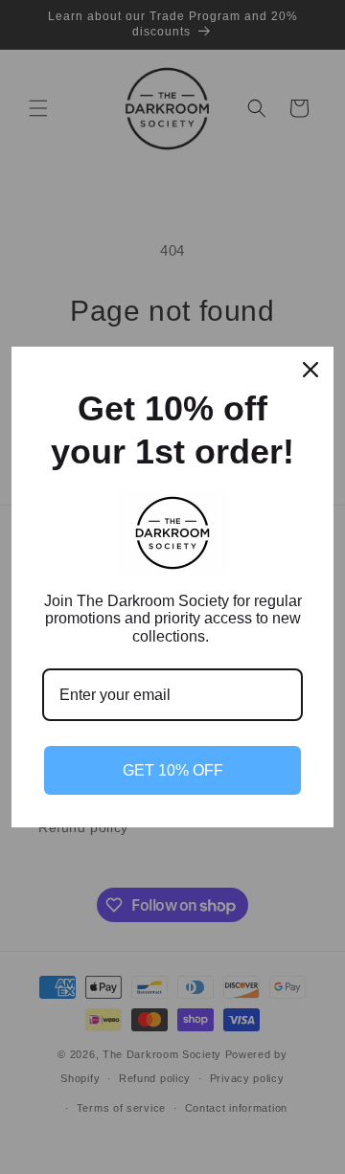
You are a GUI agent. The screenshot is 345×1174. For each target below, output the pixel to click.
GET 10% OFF (173, 770)
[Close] (311, 370)
